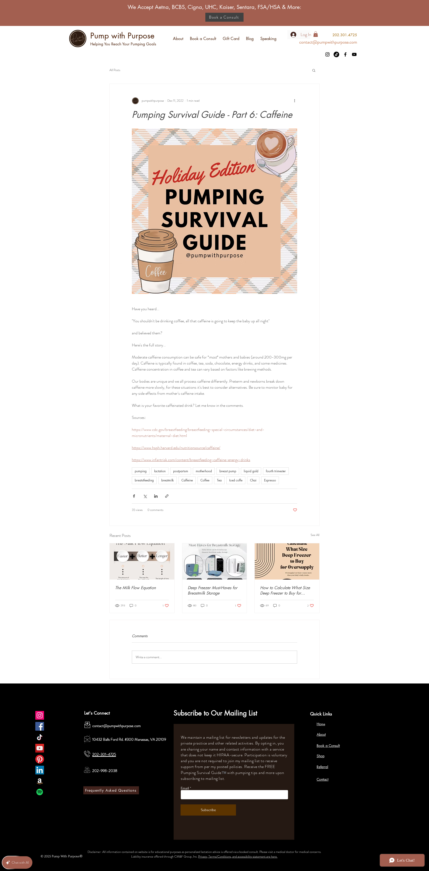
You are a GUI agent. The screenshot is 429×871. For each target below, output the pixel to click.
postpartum (180, 471)
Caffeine (187, 480)
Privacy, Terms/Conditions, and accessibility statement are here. (238, 856)
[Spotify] (39, 792)
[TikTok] (336, 54)
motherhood (204, 471)
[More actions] (294, 100)
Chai (253, 480)
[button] (314, 70)
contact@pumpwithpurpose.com (116, 725)
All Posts (114, 70)
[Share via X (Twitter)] (145, 496)
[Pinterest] (39, 759)
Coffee (204, 480)
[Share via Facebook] (134, 496)
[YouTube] (354, 54)
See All (315, 535)
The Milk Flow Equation (135, 587)
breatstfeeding (144, 480)
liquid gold (251, 471)
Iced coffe (235, 480)
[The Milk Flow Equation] (142, 561)
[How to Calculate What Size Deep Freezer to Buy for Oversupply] (287, 561)
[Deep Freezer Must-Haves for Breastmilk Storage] (214, 561)
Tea (219, 480)
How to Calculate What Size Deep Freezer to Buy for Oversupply (285, 590)
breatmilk (167, 480)
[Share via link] (167, 496)
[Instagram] (327, 54)
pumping (141, 471)
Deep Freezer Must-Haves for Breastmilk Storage (212, 590)
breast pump (227, 471)
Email (185, 788)
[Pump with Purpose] (39, 715)
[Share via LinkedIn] (156, 496)
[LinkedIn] (39, 770)
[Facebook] (345, 54)
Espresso (270, 480)
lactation (160, 471)
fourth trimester (276, 471)
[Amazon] (39, 781)
